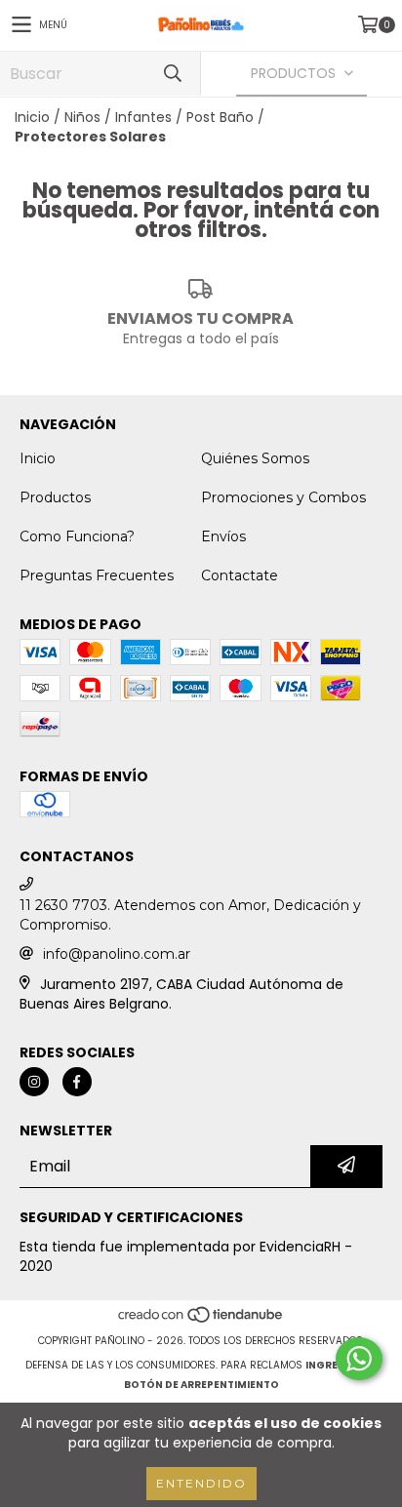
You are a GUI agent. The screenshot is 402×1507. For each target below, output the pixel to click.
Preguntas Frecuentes (97, 575)
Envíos (223, 536)
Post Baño (220, 117)
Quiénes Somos (255, 458)
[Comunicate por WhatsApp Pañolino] (359, 1358)
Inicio (32, 117)
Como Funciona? (77, 536)
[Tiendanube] (201, 1321)
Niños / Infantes (118, 117)
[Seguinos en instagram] (34, 1081)
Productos (55, 497)
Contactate (239, 575)
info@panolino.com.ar (116, 954)
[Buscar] (171, 74)
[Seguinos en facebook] (77, 1081)
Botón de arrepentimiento (201, 1384)
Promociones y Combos (283, 497)
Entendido (201, 1483)
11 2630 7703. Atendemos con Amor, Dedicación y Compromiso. (190, 914)
